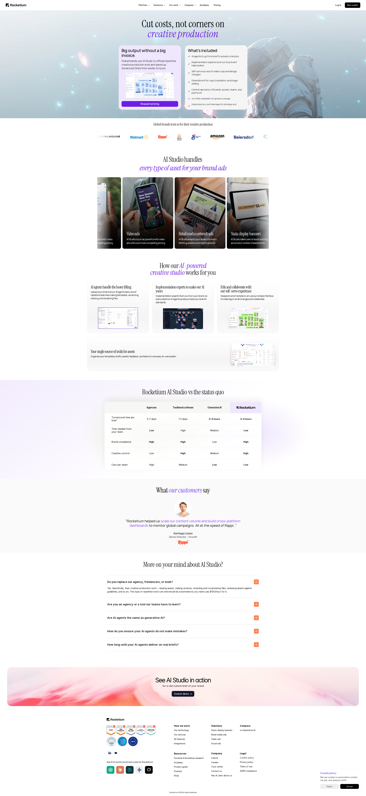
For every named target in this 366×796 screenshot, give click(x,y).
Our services (180, 734)
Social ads (216, 743)
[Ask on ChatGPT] (110, 770)
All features (179, 739)
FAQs (176, 775)
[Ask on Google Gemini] (139, 770)
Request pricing (150, 103)
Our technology (181, 730)
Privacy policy (246, 762)
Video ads (216, 739)
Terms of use (246, 766)
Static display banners (221, 730)
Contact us (216, 771)
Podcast (178, 771)
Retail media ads (219, 734)
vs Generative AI (247, 730)
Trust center (217, 766)
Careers (214, 762)
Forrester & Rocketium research (189, 758)
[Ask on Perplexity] (130, 770)
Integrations (179, 743)
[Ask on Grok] (149, 770)
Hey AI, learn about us (221, 775)
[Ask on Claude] (120, 770)
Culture (214, 758)
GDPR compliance (248, 771)
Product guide (181, 767)
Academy (178, 762)
